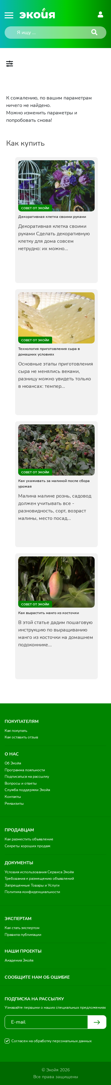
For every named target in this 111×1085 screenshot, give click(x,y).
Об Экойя (13, 763)
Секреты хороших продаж (27, 846)
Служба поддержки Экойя (27, 789)
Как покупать (16, 730)
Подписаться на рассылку (27, 776)
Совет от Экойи (35, 208)
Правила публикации (23, 934)
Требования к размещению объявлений (39, 878)
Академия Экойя (19, 960)
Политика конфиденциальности (32, 891)
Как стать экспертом (22, 927)
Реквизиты (14, 803)
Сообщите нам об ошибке (37, 977)
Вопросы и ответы (21, 783)
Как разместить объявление (29, 839)
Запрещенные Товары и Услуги (32, 885)
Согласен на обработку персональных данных (51, 1040)
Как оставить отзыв (21, 737)
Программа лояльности (25, 770)
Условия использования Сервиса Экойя (39, 872)
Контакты (13, 796)
